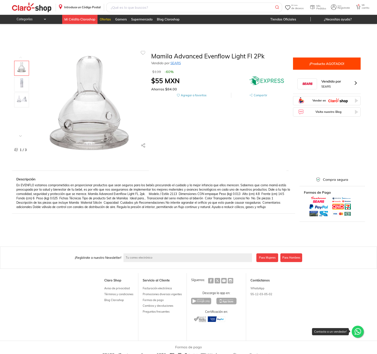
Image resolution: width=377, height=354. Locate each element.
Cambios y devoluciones (158, 305)
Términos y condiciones (118, 294)
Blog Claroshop (168, 19)
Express (266, 81)
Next (20, 132)
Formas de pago (153, 300)
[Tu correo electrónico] (188, 257)
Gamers (121, 19)
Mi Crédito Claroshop (79, 19)
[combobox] (194, 7)
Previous (20, 54)
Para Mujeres (267, 257)
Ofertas (105, 19)
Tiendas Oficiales (283, 19)
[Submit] (277, 7)
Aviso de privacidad (117, 288)
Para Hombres (291, 257)
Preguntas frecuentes (156, 311)
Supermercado (142, 19)
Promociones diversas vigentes (162, 294)
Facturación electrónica (157, 288)
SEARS (175, 63)
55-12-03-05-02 (261, 294)
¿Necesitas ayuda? (338, 19)
